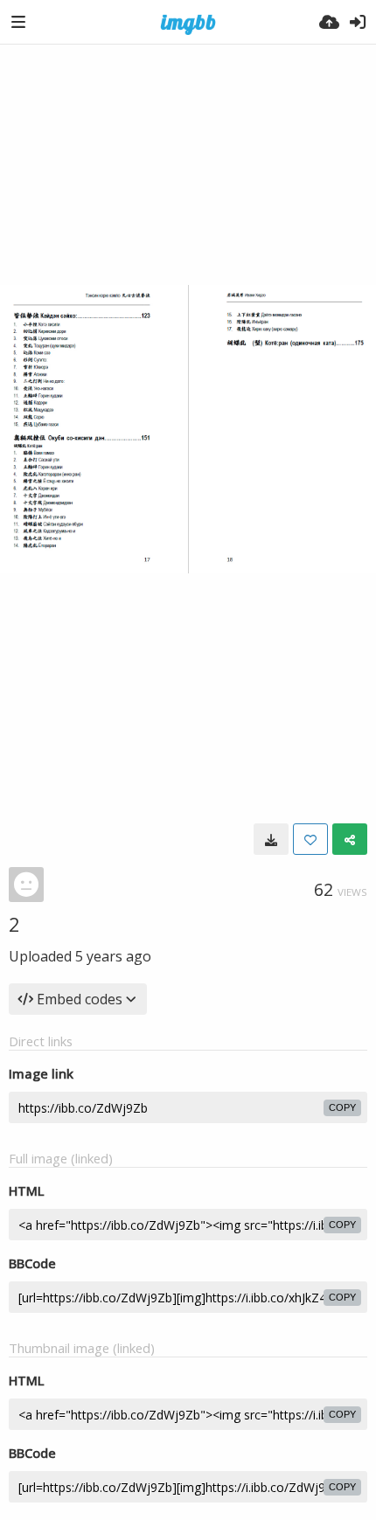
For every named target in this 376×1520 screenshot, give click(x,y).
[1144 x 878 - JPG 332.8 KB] (271, 839)
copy (342, 1107)
